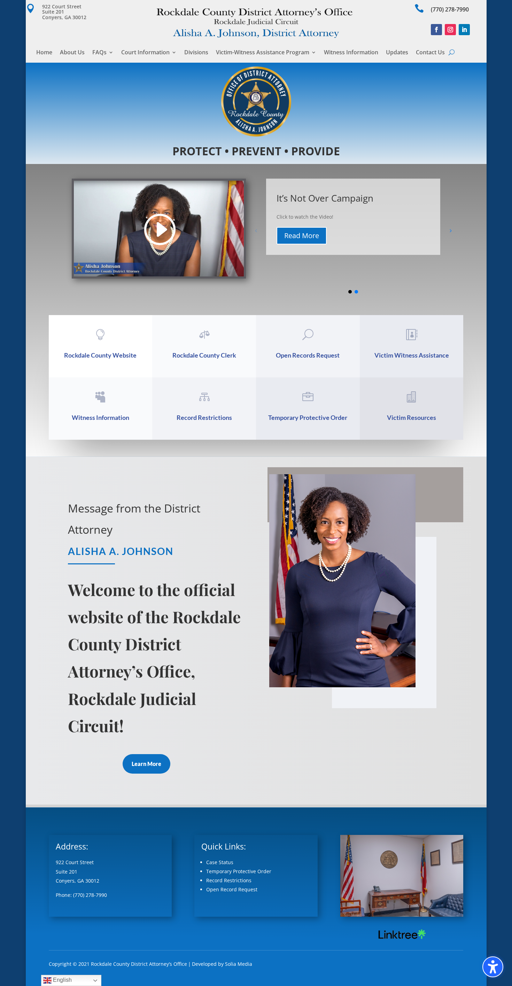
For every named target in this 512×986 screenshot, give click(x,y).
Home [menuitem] (44, 53)
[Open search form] (452, 52)
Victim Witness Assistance (411, 355)
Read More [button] (301, 235)
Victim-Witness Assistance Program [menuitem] (262, 53)
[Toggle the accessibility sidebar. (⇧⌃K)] (492, 966)
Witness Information (100, 417)
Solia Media (238, 964)
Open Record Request (231, 889)
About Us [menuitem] (72, 53)
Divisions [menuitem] (196, 53)
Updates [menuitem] (397, 53)
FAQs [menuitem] (99, 53)
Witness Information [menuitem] (351, 53)
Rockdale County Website (100, 355)
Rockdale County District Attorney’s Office (139, 964)
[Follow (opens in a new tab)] (436, 29)
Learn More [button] (146, 763)
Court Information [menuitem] (145, 53)
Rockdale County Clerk (204, 355)
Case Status (219, 862)
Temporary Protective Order (307, 417)
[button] (67, 12)
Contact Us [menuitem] (430, 53)
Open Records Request (308, 355)
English (62, 980)
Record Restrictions (204, 417)
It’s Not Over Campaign (325, 198)
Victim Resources (411, 417)
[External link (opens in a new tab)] (402, 939)
